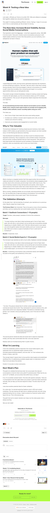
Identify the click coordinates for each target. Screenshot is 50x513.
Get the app (31, 507)
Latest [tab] (7, 456)
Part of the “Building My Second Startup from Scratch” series (15, 479)
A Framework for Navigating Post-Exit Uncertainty (13, 461)
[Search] (32, 2)
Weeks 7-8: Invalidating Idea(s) (11, 468)
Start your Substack (22, 507)
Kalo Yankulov (11, 472)
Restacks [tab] (11, 441)
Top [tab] (4, 456)
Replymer (20, 33)
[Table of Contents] (1, 256)
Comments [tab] (6, 441)
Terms (28, 504)
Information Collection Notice (24, 419)
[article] (25, 462)
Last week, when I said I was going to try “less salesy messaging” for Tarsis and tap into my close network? (19, 470)
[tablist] (8, 441)
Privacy (24, 504)
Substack (19, 510)
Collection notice (33, 504)
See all (5, 486)
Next (43, 432)
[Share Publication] (35, 2)
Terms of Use (31, 418)
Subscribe (40, 2)
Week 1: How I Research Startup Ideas (13, 477)
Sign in (46, 2)
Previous (7, 432)
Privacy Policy (34, 419)
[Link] (1, 29)
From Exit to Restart (8, 460)
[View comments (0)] (8, 14)
